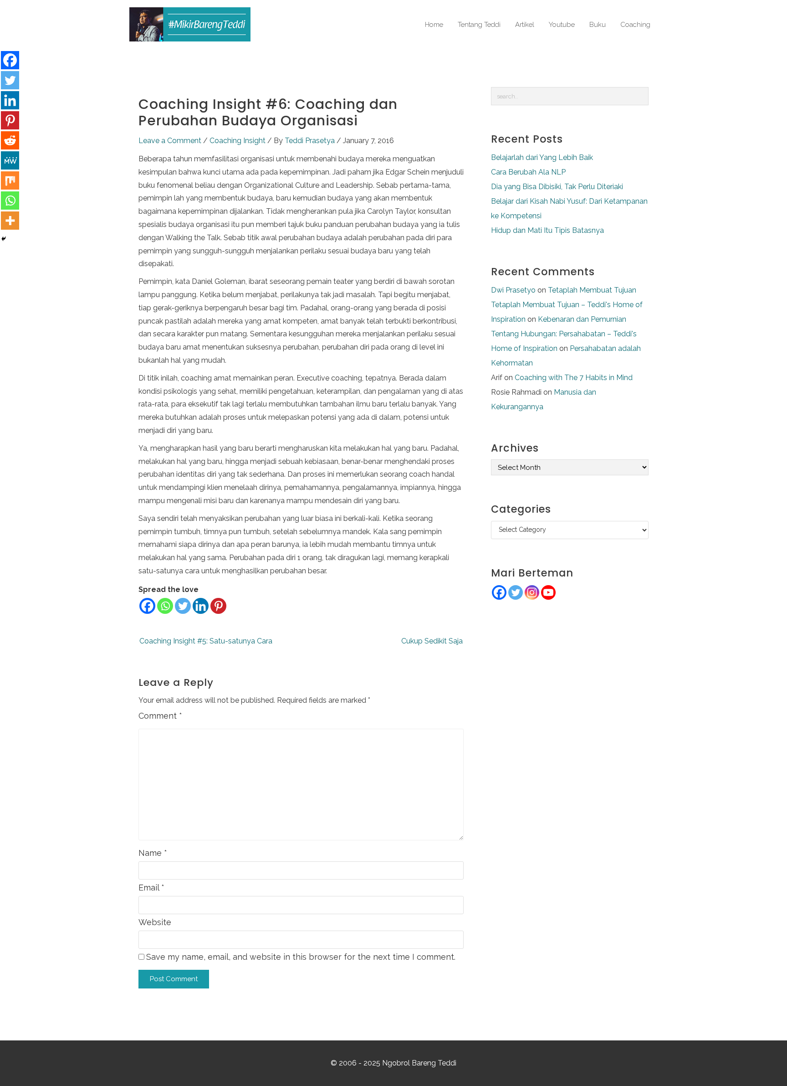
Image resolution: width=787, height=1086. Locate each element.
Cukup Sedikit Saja (432, 641)
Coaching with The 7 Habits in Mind (574, 377)
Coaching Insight (238, 140)
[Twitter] (183, 606)
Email (151, 887)
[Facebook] (147, 606)
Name (152, 853)
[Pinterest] (218, 606)
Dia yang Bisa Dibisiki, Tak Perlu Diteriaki (557, 186)
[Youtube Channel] (548, 592)
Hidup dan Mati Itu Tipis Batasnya (547, 230)
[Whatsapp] (165, 606)
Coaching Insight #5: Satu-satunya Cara (205, 641)
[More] (10, 220)
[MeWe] (10, 160)
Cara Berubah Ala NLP (528, 172)
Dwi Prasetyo (513, 290)
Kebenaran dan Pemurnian (582, 319)
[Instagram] (532, 592)
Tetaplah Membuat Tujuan (592, 290)
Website (154, 922)
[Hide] (3, 238)
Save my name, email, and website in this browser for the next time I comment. (300, 957)
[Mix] (10, 180)
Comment (160, 716)
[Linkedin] (201, 606)
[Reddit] (10, 140)
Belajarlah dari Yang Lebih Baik (542, 157)
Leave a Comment (169, 140)
